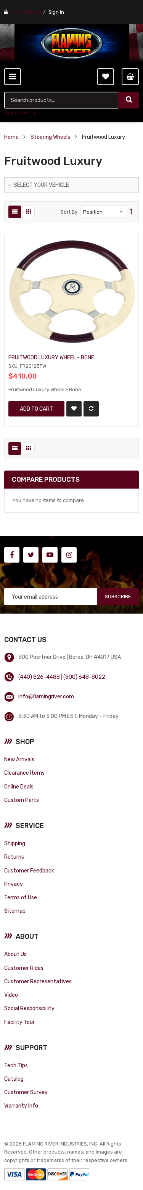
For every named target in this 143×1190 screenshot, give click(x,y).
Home (11, 137)
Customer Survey (26, 1092)
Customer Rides (23, 968)
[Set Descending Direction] (131, 212)
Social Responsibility (29, 1008)
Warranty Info (21, 1106)
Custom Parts (21, 800)
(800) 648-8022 (84, 677)
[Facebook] (11, 555)
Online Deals (19, 786)
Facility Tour (19, 1022)
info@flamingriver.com (46, 696)
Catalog (14, 1079)
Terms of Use (20, 897)
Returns (14, 857)
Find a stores (26, 12)
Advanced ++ (20, 112)
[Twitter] (31, 555)
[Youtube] (50, 555)
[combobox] (61, 100)
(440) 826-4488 (39, 677)
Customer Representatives (38, 981)
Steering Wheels (50, 137)
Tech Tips (16, 1065)
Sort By (69, 212)
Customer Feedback (29, 870)
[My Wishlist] (105, 76)
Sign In (56, 12)
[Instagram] (69, 555)
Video (11, 995)
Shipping (14, 843)
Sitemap (15, 911)
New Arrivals (19, 759)
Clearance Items (24, 773)
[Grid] (28, 212)
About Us (15, 954)
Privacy (13, 884)
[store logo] (71, 43)
